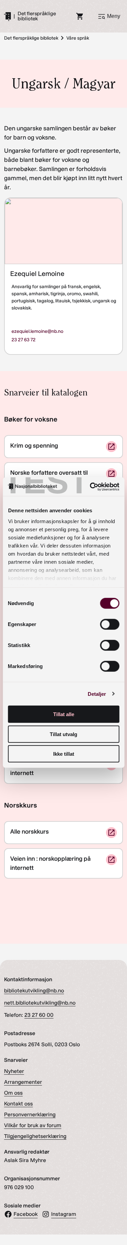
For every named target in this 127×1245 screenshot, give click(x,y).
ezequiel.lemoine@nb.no (37, 331)
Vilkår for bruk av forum (32, 1125)
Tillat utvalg (63, 734)
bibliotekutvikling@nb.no (34, 990)
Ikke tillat (63, 754)
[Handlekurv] (80, 16)
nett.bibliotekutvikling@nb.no (40, 1003)
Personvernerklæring (30, 1114)
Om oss (13, 1093)
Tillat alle (63, 714)
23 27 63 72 (24, 340)
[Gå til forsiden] (7, 16)
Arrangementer (23, 1082)
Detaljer (97, 693)
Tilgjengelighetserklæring (35, 1136)
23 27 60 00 (39, 1015)
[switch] (109, 624)
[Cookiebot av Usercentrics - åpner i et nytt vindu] (90, 486)
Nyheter (14, 1071)
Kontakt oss (18, 1103)
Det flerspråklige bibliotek (37, 16)
